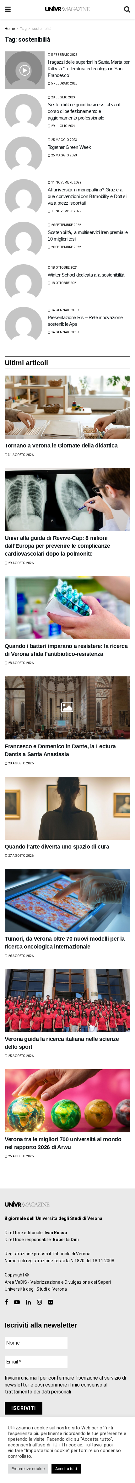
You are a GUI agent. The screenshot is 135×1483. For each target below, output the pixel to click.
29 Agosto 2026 (21, 563)
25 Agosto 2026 (21, 1056)
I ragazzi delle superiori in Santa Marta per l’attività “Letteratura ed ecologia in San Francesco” (89, 68)
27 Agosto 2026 (21, 855)
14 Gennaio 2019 (65, 310)
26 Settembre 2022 (66, 225)
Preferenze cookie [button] (28, 1468)
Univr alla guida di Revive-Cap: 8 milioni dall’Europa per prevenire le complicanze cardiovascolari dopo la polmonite (57, 546)
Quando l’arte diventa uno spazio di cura (57, 847)
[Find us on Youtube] (17, 1302)
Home (10, 28)
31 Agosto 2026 (21, 455)
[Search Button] (127, 9)
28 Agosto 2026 (21, 663)
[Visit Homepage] (67, 9)
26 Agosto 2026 (21, 956)
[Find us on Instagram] (39, 1302)
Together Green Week (69, 147)
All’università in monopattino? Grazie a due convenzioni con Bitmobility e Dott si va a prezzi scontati (87, 196)
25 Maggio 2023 (64, 140)
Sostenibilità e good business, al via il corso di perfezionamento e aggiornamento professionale (84, 111)
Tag (23, 28)
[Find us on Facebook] (6, 1302)
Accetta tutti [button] (66, 1468)
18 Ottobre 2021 (64, 267)
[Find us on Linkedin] (28, 1302)
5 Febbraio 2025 (64, 54)
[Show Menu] (8, 9)
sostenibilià (41, 28)
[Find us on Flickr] (50, 1302)
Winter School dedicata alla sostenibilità (86, 274)
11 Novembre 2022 (66, 182)
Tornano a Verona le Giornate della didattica (61, 445)
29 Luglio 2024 (63, 97)
